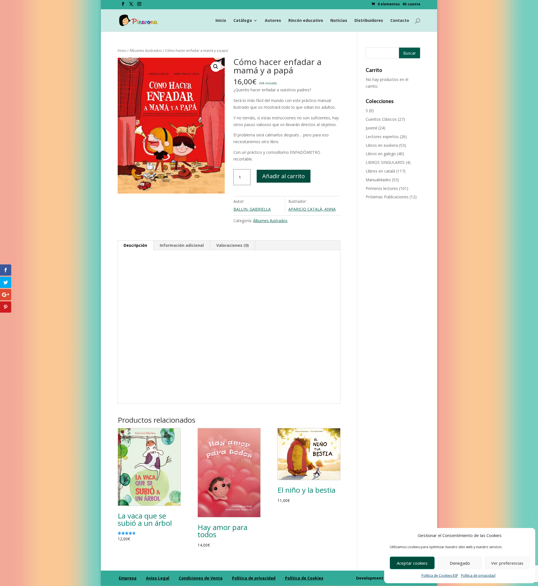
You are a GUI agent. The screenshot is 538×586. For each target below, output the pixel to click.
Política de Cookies (304, 578)
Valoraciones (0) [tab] (232, 245)
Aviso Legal (157, 578)
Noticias (338, 20)
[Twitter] (131, 5)
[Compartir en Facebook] (5, 270)
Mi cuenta (411, 4)
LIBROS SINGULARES (385, 162)
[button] (216, 67)
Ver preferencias (507, 563)
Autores (273, 20)
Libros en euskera (382, 145)
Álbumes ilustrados (145, 50)
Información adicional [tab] (182, 245)
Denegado (460, 563)
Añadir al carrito (283, 176)
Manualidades (378, 179)
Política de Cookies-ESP (439, 575)
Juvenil (371, 128)
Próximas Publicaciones (387, 196)
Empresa (127, 578)
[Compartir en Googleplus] (5, 294)
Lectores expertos (382, 136)
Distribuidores (368, 20)
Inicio (220, 20)
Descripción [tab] (135, 245)
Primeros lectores (382, 188)
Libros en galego (381, 153)
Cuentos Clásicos (381, 119)
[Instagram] (139, 5)
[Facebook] (123, 5)
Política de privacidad (478, 575)
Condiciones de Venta (200, 578)
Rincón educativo (305, 20)
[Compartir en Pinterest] (5, 307)
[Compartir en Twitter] (5, 282)
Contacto (399, 20)
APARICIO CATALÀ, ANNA (312, 209)
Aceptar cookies (412, 563)
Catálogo (242, 20)
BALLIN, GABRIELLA (252, 209)
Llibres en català (380, 171)
